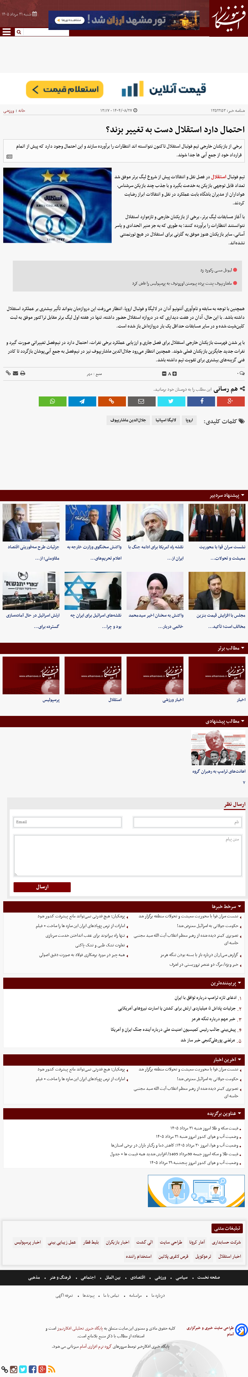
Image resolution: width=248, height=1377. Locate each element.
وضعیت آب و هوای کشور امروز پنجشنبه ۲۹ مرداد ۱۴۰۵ (194, 1163)
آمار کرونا (197, 1242)
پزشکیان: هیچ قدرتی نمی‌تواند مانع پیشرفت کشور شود (81, 916)
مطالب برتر (228, 648)
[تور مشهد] (124, 29)
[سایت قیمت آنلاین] (124, 88)
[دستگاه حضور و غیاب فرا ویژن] (196, 1206)
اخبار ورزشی (172, 700)
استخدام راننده (138, 1257)
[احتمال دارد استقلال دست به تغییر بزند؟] (82, 401)
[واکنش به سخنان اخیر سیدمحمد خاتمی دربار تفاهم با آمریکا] (155, 591)
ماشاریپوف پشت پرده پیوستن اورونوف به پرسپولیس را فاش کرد (182, 283)
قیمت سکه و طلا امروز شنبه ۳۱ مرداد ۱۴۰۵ (204, 1128)
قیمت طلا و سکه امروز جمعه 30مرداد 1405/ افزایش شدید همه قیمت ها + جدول (174, 1154)
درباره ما (158, 1295)
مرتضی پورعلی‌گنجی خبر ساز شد (208, 1040)
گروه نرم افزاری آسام (95, 1346)
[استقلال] (93, 675)
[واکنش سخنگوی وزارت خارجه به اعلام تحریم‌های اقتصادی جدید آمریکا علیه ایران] (93, 523)
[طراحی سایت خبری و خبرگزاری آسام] (241, 1331)
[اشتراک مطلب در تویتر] (171, 401)
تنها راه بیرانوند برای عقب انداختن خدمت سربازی (85, 935)
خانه (21, 110)
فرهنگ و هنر (60, 1277)
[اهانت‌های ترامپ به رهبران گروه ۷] (218, 748)
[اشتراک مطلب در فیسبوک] (201, 401)
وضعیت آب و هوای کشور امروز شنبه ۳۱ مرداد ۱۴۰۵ (197, 1136)
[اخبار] (217, 675)
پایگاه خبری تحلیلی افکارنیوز (79, 1328)
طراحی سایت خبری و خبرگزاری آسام (210, 1331)
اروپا (189, 420)
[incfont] (174, 374)
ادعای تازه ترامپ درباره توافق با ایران (205, 998)
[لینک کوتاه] (8, 373)
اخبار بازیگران (117, 1242)
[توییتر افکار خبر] (23, 1370)
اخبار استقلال (229, 1257)
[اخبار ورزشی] (155, 675)
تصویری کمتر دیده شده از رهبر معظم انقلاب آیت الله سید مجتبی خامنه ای (186, 939)
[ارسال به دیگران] (15, 373)
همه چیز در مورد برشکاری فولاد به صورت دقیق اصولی (82, 955)
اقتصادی (137, 1277)
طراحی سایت (171, 1242)
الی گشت (144, 1242)
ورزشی (8, 110)
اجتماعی (88, 1277)
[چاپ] (22, 373)
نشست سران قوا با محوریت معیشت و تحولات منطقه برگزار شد (188, 916)
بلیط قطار (91, 1242)
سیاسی (182, 1277)
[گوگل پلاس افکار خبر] (42, 1370)
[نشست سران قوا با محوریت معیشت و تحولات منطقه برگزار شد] (217, 523)
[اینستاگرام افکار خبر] (13, 1370)
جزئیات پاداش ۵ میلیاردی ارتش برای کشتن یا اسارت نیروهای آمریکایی (177, 1008)
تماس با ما (111, 1295)
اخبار (241, 700)
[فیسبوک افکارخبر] (32, 1370)
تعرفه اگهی (65, 1295)
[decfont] (164, 374)
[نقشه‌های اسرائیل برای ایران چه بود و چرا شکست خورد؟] (93, 591)
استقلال (218, 177)
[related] (9, 156)
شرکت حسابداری (226, 1242)
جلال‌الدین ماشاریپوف (128, 420)
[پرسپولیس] (31, 675)
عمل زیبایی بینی (62, 1242)
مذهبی (34, 1277)
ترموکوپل (203, 1257)
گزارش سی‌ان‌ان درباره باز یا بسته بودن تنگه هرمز (199, 955)
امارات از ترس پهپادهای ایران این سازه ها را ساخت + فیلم (80, 926)
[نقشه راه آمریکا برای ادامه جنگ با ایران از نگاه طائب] (155, 523)
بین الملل (112, 1277)
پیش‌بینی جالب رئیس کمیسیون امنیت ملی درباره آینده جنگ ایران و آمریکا (173, 1030)
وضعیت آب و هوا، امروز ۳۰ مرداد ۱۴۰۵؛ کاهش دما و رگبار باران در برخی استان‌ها (174, 1145)
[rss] (51, 1370)
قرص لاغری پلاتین (173, 1257)
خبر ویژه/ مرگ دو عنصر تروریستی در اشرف (204, 964)
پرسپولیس (51, 700)
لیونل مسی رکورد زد (216, 270)
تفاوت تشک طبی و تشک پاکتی (100, 945)
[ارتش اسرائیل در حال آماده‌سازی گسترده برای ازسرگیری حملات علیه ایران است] (31, 591)
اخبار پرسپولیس (28, 1242)
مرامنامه (135, 1295)
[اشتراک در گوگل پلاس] (231, 401)
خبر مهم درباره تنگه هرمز (213, 1019)
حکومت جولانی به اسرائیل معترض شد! (207, 926)
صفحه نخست (208, 1277)
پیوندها (88, 1295)
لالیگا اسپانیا (166, 420)
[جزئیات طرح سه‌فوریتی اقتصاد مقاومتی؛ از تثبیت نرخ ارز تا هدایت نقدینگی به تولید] (31, 523)
